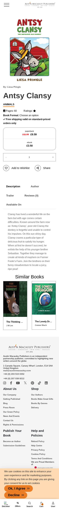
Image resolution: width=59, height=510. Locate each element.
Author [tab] (35, 186)
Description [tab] (13, 186)
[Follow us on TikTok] (40, 383)
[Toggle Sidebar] (6, 5)
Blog (5, 403)
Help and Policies (37, 433)
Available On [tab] (13, 204)
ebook (29, 144)
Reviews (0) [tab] (31, 195)
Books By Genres (39, 403)
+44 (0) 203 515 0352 (13, 374)
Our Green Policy (11, 412)
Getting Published (11, 399)
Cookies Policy (38, 454)
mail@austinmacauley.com (17, 370)
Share (46, 168)
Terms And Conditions (41, 458)
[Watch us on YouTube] (18, 383)
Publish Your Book (12, 433)
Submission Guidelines (14, 445)
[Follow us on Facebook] (11, 383)
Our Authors (37, 395)
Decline (14, 495)
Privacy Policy (38, 450)
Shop (35, 389)
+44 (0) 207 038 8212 (13, 378)
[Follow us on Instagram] (5, 383)
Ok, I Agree (16, 488)
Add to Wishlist (20, 168)
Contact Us (8, 420)
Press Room (9, 407)
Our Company (9, 395)
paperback (29, 133)
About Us (9, 389)
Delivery (35, 407)
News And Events (11, 416)
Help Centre (36, 445)
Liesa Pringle (14, 87)
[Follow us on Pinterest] (33, 383)
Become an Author (12, 441)
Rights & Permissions (13, 425)
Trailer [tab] (10, 195)
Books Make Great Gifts (42, 399)
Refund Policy (37, 441)
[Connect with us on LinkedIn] (46, 383)
